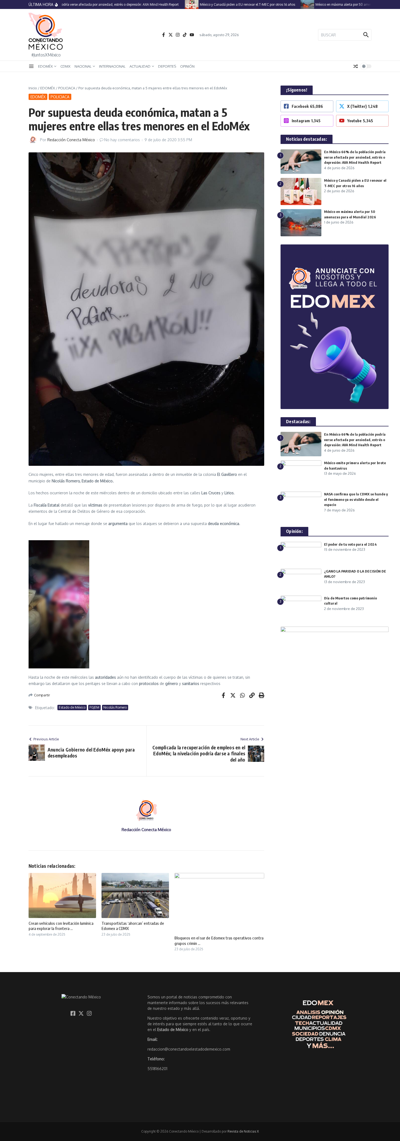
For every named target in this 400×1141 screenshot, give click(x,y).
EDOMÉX (45, 66)
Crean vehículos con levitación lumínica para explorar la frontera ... (61, 926)
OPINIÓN (187, 66)
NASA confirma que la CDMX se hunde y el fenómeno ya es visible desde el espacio (356, 499)
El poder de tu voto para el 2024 (350, 544)
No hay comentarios (122, 139)
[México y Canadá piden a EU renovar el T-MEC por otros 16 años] (179, 4)
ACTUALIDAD (140, 66)
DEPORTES (167, 66)
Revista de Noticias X (243, 1131)
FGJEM (94, 707)
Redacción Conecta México (71, 139)
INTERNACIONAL (112, 66)
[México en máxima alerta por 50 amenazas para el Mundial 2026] (295, 4)
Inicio (33, 88)
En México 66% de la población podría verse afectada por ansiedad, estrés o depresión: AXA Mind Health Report (355, 157)
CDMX (65, 66)
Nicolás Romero (115, 707)
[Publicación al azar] (355, 66)
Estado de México (72, 707)
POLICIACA (66, 88)
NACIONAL (83, 66)
